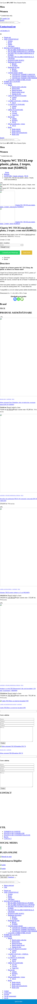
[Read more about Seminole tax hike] (3, 866)
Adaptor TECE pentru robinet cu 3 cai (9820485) (15, 592)
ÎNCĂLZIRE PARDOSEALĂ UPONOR (21, 51)
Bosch (10, 43)
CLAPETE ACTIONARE (16, 104)
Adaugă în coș (5, 247)
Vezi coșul (4, 877)
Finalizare (11, 877)
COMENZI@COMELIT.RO (15, 810)
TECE (14, 99)
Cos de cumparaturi (10, 996)
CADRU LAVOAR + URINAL (18, 101)
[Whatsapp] (18, 299)
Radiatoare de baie (13, 67)
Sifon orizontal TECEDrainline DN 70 (11, 753)
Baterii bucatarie (17, 90)
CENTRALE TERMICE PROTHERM (24, 78)
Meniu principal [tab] (9, 885)
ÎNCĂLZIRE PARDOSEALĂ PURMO (21, 50)
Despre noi (7, 37)
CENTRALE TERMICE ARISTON (23, 74)
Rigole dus (11, 117)
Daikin (10, 44)
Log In (6, 998)
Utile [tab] (5, 887)
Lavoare (14, 113)
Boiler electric (16, 129)
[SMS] (22, 299)
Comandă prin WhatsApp (10, 252)
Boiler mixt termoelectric (19, 133)
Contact (6, 991)
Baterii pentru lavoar (18, 92)
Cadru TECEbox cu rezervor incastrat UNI (13, 707)
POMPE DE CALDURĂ (12, 81)
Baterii (10, 85)
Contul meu (7, 993)
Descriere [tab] (7, 257)
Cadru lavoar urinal (6, 589)
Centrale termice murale (15, 73)
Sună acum (26, 252)
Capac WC (15, 115)
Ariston (10, 41)
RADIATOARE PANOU (16, 60)
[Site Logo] (5, 18)
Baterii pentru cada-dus (19, 87)
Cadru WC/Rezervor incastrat (17, 95)
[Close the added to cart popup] (15, 877)
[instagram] (18, 848)
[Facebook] (15, 299)
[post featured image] (14, 701)
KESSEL (15, 120)
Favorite (6, 994)
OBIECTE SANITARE (15, 110)
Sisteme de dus (16, 94)
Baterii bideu (16, 88)
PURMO (15, 65)
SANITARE (8, 83)
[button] (2, 20)
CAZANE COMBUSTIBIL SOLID (19, 80)
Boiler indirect (16, 131)
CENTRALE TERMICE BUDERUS (24, 76)
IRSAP (14, 64)
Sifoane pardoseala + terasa (16, 124)
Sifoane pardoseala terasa (12, 495)
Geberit (14, 97)
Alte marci (11, 46)
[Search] (19, 22)
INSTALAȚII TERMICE (12, 48)
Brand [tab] (6, 259)
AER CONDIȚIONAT (11, 39)
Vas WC (14, 111)
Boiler (10, 127)
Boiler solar (15, 134)
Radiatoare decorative (14, 62)
